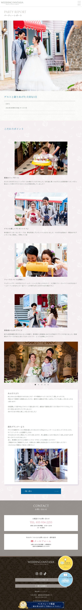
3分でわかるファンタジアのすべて (66, 564)
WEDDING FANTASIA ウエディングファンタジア (12, 3)
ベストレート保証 (41, 605)
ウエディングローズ (41, 580)
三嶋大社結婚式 (41, 586)
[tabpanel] (41, 353)
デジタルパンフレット (66, 580)
